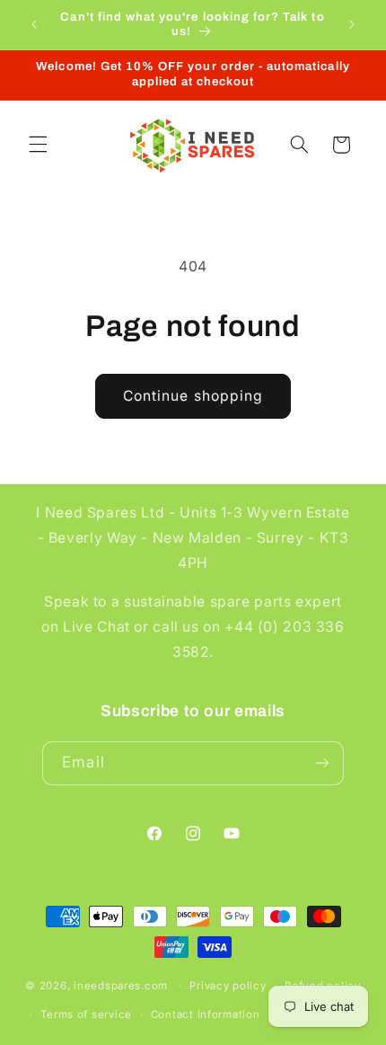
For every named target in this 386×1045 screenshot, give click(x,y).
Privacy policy (227, 985)
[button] (37, 144)
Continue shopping (193, 395)
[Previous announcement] (34, 24)
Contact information (205, 1014)
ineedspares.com (121, 985)
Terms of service (86, 1014)
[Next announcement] (352, 24)
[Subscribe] (321, 763)
